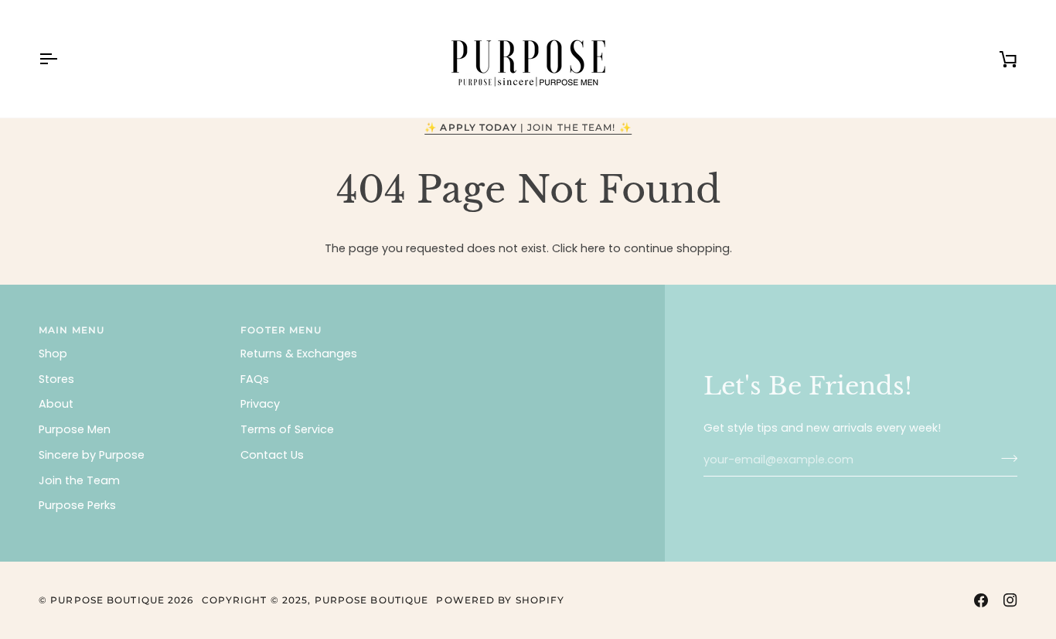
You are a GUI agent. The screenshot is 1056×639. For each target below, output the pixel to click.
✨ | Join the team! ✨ (528, 127)
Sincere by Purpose (92, 455)
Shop (53, 353)
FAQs (254, 379)
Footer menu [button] (281, 330)
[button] (533, 327)
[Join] (1004, 458)
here (593, 248)
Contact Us (272, 455)
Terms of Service (287, 429)
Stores (56, 379)
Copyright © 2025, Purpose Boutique (315, 600)
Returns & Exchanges (298, 353)
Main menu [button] (71, 330)
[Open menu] (62, 59)
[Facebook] (981, 600)
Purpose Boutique (107, 600)
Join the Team (79, 480)
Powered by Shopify (500, 600)
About (56, 404)
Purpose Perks (77, 505)
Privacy (260, 404)
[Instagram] (1010, 600)
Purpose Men (75, 429)
